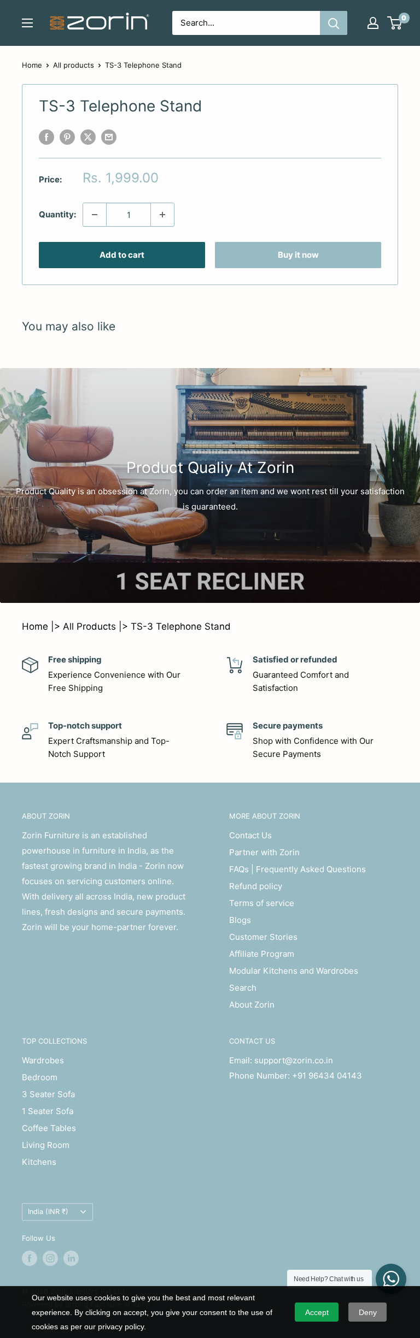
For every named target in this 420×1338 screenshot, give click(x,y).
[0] (395, 22)
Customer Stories (263, 937)
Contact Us (250, 835)
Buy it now (298, 255)
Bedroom (39, 1077)
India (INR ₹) (48, 1211)
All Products (89, 626)
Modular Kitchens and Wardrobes (293, 971)
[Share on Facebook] (46, 137)
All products (73, 65)
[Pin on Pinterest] (67, 137)
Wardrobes (43, 1060)
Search (242, 987)
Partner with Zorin (264, 852)
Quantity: (57, 214)
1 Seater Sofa (47, 1111)
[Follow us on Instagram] (50, 1258)
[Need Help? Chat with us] (391, 1279)
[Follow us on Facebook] (29, 1258)
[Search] (333, 23)
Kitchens (39, 1162)
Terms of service (261, 903)
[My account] (373, 23)
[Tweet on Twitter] (88, 137)
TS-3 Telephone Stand (181, 626)
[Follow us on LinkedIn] (71, 1258)
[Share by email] (108, 137)
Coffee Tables (49, 1128)
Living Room (45, 1145)
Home (32, 65)
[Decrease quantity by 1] (94, 214)
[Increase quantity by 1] (162, 214)
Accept (317, 1312)
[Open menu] (27, 23)
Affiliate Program (261, 954)
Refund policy (255, 886)
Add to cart (122, 255)
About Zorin (252, 1004)
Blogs (240, 920)
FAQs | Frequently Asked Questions (297, 869)
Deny (368, 1312)
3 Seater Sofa (48, 1094)
